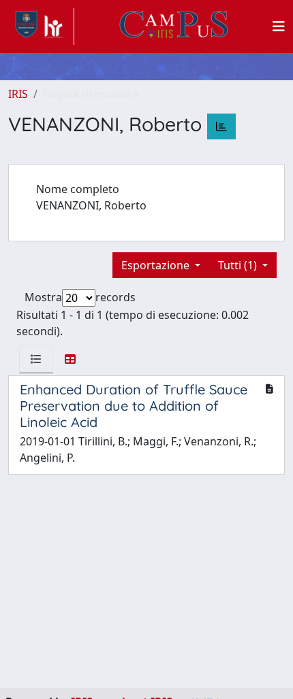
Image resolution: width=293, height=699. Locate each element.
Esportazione (156, 265)
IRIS (18, 93)
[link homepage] (41, 26)
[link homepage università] (173, 26)
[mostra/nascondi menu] (279, 26)
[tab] (36, 359)
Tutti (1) (239, 265)
